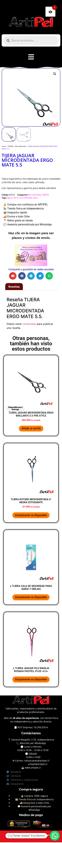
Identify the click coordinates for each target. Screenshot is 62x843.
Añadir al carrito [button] (31, 428)
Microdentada (20, 146)
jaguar (10, 197)
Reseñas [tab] (14, 286)
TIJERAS (10, 146)
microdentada (25, 197)
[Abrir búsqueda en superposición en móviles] (31, 40)
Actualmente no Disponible (31, 515)
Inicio (4, 146)
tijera (35, 197)
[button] (55, 74)
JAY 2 (16, 197)
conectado (29, 324)
